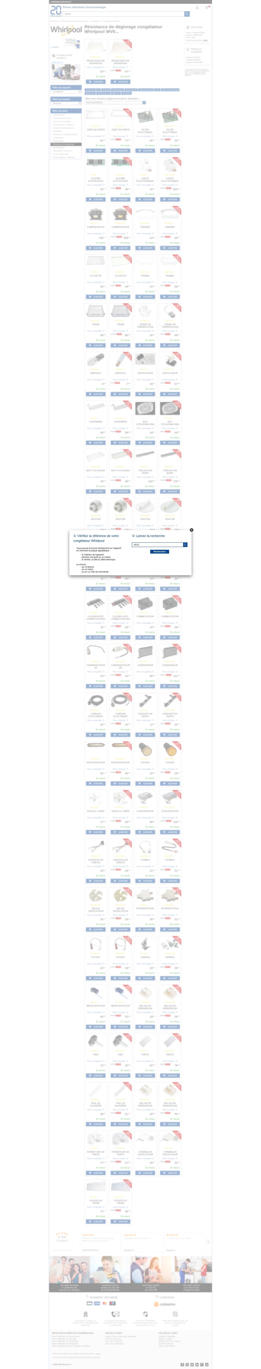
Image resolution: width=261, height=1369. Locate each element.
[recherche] (185, 545)
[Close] (191, 530)
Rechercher (160, 551)
